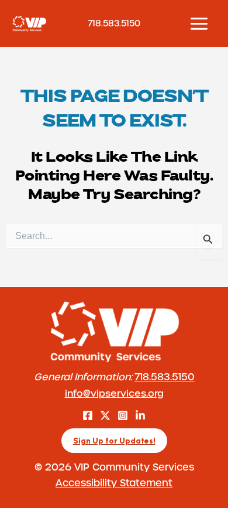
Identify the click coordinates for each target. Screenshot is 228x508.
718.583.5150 (164, 376)
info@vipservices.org (114, 392)
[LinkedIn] (140, 415)
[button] (114, 441)
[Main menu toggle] (198, 23)
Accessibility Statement (114, 482)
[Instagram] (123, 415)
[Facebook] (87, 415)
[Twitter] (105, 415)
